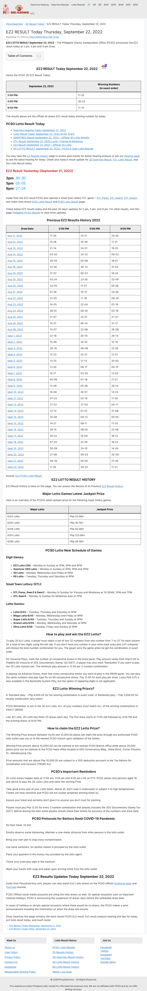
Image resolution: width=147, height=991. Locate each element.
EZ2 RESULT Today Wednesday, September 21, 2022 (35, 925)
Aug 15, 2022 (15, 260)
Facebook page (122, 883)
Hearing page (132, 156)
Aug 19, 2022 (15, 279)
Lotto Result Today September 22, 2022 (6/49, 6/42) (44, 134)
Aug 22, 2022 (15, 298)
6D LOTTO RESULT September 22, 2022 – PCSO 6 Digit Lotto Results (53, 148)
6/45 (113, 4)
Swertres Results (60, 4)
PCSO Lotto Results (63, 947)
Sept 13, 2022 (15, 410)
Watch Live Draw (62, 971)
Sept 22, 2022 (15, 467)
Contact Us (11, 962)
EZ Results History (37, 156)
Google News (108, 962)
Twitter (104, 951)
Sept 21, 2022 (15, 460)
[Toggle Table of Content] (37, 56)
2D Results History (63, 952)
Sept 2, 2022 (14, 342)
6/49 (121, 4)
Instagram (106, 954)
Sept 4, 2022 (14, 354)
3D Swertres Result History (68, 957)
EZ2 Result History (112, 486)
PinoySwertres (14, 24)
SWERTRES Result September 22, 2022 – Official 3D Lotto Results (51, 137)
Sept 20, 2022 (15, 454)
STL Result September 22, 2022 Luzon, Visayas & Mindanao (48, 141)
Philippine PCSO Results (26, 212)
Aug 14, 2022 (15, 254)
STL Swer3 (116, 198)
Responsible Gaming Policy (20, 971)
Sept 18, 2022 (15, 442)
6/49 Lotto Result (68, 201)
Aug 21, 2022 (15, 291)
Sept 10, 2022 (15, 392)
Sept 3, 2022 (14, 348)
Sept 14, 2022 (15, 417)
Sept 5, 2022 (14, 360)
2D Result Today (34, 24)
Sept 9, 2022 (14, 385)
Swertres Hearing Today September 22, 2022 (39, 130)
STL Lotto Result (122, 159)
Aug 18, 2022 (15, 273)
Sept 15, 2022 (15, 423)
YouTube (11, 887)
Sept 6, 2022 (14, 367)
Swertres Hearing (40, 4)
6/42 (106, 4)
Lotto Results (78, 4)
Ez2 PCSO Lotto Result (29, 475)
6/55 (128, 4)
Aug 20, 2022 (15, 285)
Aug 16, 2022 (15, 266)
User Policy (11, 952)
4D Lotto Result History (65, 962)
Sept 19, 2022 (15, 448)
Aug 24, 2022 (15, 310)
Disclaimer (11, 967)
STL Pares (103, 198)
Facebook (106, 947)
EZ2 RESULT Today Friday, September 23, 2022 (32, 929)
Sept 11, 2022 (15, 398)
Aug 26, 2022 (15, 323)
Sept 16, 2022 (15, 429)
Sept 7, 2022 (14, 373)
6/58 (135, 4)
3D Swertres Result (100, 159)
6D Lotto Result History (65, 967)
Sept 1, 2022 (14, 335)
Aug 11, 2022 (14, 235)
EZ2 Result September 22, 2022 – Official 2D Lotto (42, 145)
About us (10, 947)
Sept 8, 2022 (14, 379)
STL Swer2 (130, 198)
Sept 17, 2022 (15, 435)
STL (33, 13)
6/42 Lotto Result (42, 201)
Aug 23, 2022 (15, 304)
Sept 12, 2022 (15, 404)
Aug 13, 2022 (15, 248)
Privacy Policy (12, 957)
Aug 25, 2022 (15, 317)
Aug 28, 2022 (15, 329)
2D (88, 4)
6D (99, 4)
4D (94, 4)
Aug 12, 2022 (15, 241)
